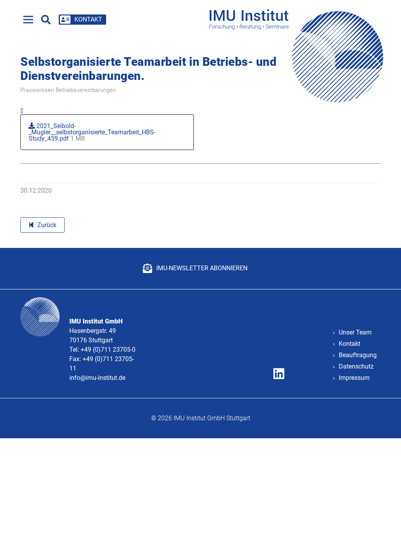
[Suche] (46, 19)
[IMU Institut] (299, 19)
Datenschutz (356, 366)
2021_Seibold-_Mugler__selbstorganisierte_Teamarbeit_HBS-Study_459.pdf (92, 132)
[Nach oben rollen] (383, 517)
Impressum (354, 377)
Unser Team (355, 332)
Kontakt (349, 343)
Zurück (46, 225)
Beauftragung (358, 355)
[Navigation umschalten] (28, 19)
